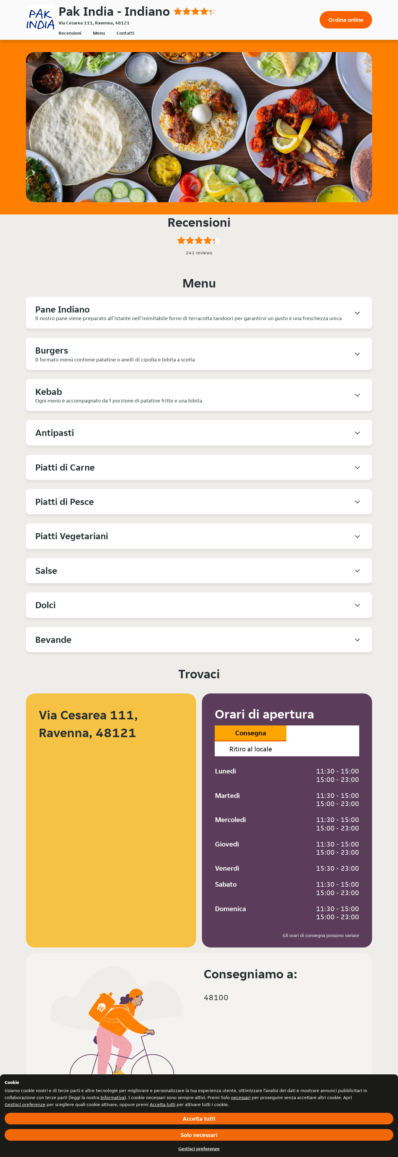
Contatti (125, 33)
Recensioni (70, 33)
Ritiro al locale (250, 748)
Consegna (250, 732)
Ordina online (345, 20)
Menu (99, 33)
